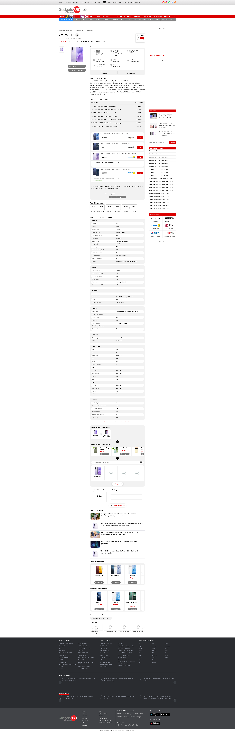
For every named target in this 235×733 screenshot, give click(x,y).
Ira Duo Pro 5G (104, 667)
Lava (153, 643)
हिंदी (74, 2)
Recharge (157, 16)
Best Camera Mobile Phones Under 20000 (160, 184)
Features (114, 16)
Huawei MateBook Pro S (106, 664)
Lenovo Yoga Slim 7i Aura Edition (67, 664)
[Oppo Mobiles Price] (110, 627)
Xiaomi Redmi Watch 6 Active (126, 646)
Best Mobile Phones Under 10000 (158, 157)
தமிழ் (131, 714)
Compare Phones (83, 668)
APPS (120, 2)
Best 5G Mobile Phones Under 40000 (159, 205)
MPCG (132, 2)
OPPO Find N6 (63, 650)
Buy (142, 37)
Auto (92, 16)
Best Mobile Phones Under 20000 (158, 163)
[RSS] (175, 2)
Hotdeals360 (142, 20)
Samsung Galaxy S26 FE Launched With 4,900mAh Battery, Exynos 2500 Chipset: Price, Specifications (157, 697)
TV (126, 20)
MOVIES (78, 2)
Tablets (150, 20)
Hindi (124, 714)
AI (77, 16)
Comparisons (85, 41)
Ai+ (140, 643)
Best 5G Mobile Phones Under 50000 (159, 209)
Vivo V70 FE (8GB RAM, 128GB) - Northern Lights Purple (118, 153)
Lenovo (154, 646)
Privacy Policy (103, 713)
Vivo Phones (81, 30)
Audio (121, 20)
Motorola (154, 648)
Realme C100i (103, 648)
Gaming (97, 20)
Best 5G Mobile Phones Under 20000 (159, 196)
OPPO (153, 657)
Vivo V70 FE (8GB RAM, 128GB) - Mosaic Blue (115, 134)
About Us (84, 711)
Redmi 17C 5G (104, 655)
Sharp (166, 648)
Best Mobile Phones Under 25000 (158, 166)
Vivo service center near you (99, 618)
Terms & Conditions (105, 720)
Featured (153, 111)
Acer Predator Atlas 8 (124, 655)
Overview (63, 41)
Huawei (141, 655)
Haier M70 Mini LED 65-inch (125, 650)
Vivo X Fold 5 (62, 669)
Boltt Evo (102, 660)
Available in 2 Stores (140, 40)
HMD (140, 650)
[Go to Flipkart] (96, 156)
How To (91, 20)
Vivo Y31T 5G (103, 646)
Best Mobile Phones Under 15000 (158, 160)
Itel (140, 662)
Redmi (166, 643)
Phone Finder (73, 30)
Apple (140, 646)
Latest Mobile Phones (84, 666)
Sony (166, 650)
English (119, 714)
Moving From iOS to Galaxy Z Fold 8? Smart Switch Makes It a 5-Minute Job (167, 133)
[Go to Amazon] (96, 136)
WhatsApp (133, 725)
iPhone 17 (81, 660)
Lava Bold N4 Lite (104, 650)
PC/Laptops (132, 20)
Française (139, 717)
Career (101, 711)
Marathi (137, 2)
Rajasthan (126, 2)
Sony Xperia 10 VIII (105, 657)
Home (62, 16)
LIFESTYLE (94, 2)
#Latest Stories (64, 693)
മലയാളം (126, 717)
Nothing (154, 650)
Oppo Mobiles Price (110, 631)
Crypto (115, 20)
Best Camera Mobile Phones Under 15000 (160, 181)
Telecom (84, 20)
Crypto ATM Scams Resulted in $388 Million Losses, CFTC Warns (119, 697)
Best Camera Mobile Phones (157, 154)
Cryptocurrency (82, 655)
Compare (146, 16)
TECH (104, 2)
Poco (153, 660)
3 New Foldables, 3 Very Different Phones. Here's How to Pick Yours (167, 125)
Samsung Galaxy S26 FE (106, 643)
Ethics (101, 716)
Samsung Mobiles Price (96, 632)
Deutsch (132, 717)
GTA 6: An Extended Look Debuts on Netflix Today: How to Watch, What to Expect (80, 680)
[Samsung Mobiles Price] (96, 627)
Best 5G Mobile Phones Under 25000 (159, 199)
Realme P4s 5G (104, 653)
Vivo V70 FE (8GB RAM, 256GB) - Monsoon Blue (116, 144)
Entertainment (106, 20)
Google (141, 648)
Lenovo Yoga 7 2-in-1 (106, 662)
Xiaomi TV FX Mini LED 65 (125, 653)
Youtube (126, 725)
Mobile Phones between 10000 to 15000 (160, 178)
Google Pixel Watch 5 (124, 648)
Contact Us (85, 720)
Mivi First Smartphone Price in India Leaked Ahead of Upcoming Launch (78, 697)
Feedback (84, 716)
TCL (166, 653)
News (98, 16)
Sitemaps (85, 713)
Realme (154, 662)
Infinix (140, 657)
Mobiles (76, 20)
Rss (137, 725)
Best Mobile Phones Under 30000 (158, 169)
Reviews (105, 16)
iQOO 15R (61, 667)
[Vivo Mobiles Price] (138, 627)
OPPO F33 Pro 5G (83, 653)
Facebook (118, 725)
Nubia (153, 653)
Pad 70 (120, 643)
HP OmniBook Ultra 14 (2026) (86, 657)
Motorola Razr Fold (64, 646)
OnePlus (154, 655)
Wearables (165, 20)
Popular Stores (155, 214)
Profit (70, 2)
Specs (76, 41)
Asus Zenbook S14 (64, 657)
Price (70, 41)
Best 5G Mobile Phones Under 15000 (159, 193)
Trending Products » (156, 55)
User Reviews (95, 41)
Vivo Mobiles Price (138, 631)
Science (157, 20)
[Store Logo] (138, 38)
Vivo (60, 38)
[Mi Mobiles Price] (124, 627)
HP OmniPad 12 (82, 646)
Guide (122, 16)
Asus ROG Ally (122, 657)
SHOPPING (115, 2)
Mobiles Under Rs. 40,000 (66, 653)
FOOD (88, 2)
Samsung (167, 646)
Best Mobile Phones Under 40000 (158, 175)
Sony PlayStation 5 (83, 643)
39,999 (104, 138)
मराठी (141, 714)
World (65, 2)
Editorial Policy (103, 718)
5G (171, 20)
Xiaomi (166, 657)
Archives (84, 718)
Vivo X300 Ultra (63, 655)
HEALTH (100, 2)
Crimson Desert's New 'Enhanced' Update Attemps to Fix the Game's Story (119, 680)
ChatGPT (61, 648)
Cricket (83, 2)
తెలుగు (137, 713)
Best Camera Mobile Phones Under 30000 (160, 190)
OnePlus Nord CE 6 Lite (84, 648)
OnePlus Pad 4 (82, 650)
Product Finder (133, 16)
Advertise (84, 725)
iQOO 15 (61, 660)
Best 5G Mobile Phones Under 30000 (159, 202)
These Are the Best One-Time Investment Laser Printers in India (158, 680)
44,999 (104, 147)
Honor (140, 653)
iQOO (140, 660)
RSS (83, 723)
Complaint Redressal (105, 723)
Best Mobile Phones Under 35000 (158, 172)
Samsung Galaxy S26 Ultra (66, 643)
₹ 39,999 (140, 35)
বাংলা (128, 714)
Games (109, 2)
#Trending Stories (64, 676)
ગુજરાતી (119, 717)
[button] (142, 451)
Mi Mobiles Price (124, 631)
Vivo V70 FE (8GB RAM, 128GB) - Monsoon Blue (116, 169)
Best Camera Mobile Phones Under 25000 (160, 187)
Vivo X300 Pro (63, 662)
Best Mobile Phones (154, 151)
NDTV (60, 2)
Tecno (166, 655)
